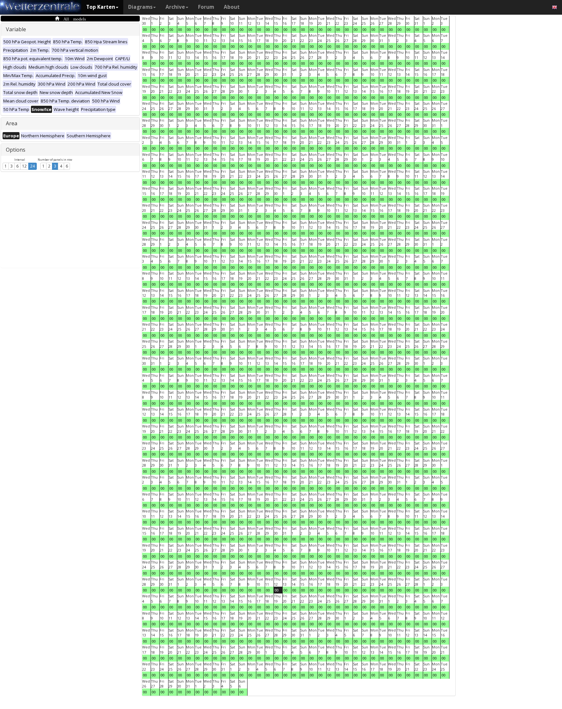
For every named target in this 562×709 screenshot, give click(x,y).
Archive (175, 7)
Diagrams (140, 7)
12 (24, 166)
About (232, 7)
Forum (206, 7)
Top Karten (100, 7)
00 (145, 29)
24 (32, 166)
